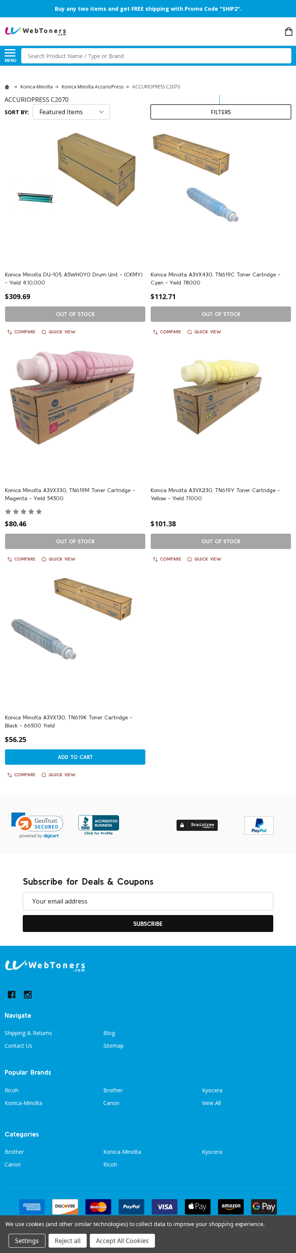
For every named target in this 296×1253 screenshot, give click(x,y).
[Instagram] (28, 995)
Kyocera (212, 1090)
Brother (113, 1090)
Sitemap (113, 1045)
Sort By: (17, 112)
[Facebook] (11, 995)
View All (211, 1103)
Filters (221, 111)
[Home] (8, 86)
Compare (24, 331)
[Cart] (288, 31)
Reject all (68, 1240)
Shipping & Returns (28, 1033)
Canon (111, 1103)
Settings (27, 1240)
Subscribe (148, 923)
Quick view (62, 331)
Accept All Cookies (122, 1240)
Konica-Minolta (23, 1103)
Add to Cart (75, 757)
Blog (109, 1033)
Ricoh (11, 1090)
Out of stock (75, 314)
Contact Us (18, 1045)
